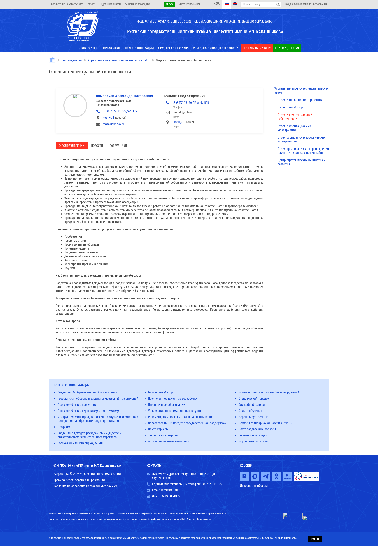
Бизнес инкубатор (160, 392)
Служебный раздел (252, 405)
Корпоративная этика (253, 441)
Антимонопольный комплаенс (169, 441)
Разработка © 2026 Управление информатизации (87, 474)
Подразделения (71, 60)
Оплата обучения (250, 411)
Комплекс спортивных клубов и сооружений (269, 392)
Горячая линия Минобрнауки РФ (80, 443)
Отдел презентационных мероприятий (294, 128)
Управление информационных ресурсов (175, 411)
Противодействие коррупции (77, 405)
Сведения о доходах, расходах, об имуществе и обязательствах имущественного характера (89, 435)
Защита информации (253, 435)
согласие (200, 537)
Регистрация (320, 4)
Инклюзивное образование (166, 405)
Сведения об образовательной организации (87, 392)
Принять (314, 539)
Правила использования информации (79, 480)
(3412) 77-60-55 (211, 484)
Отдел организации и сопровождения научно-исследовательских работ (303, 151)
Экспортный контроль (163, 435)
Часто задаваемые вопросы (257, 429)
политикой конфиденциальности (279, 537)
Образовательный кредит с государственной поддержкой (187, 423)
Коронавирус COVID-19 (253, 417)
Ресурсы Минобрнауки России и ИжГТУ (265, 423)
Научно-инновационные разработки (172, 398)
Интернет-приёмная (189, 4)
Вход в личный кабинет (298, 4)
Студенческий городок (254, 398)
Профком (64, 427)
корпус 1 (108, 118)
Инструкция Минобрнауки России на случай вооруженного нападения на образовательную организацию (98, 419)
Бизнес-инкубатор (290, 107)
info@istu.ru (169, 490)
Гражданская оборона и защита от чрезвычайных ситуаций (98, 398)
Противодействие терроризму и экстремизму (88, 411)
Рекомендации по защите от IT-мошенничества (180, 417)
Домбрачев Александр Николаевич (124, 96)
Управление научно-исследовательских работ (119, 60)
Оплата (169, 4)
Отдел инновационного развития (300, 100)
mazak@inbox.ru (114, 124)
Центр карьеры (158, 429)
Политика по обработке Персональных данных (85, 486)
